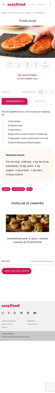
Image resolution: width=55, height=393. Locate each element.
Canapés (6, 189)
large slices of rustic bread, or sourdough (27, 134)
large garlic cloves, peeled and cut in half (28, 138)
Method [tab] (40, 101)
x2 (46, 92)
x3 (52, 92)
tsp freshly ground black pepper (24, 142)
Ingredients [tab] (14, 101)
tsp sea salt (15, 125)
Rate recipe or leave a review (42, 261)
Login (32, 4)
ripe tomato (14, 121)
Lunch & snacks (18, 189)
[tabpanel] (27, 127)
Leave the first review (16, 271)
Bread (29, 189)
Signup (42, 4)
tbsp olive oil (14, 130)
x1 (41, 92)
